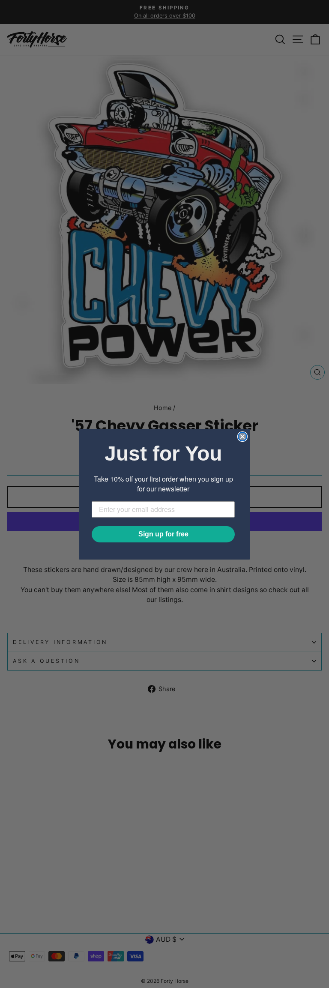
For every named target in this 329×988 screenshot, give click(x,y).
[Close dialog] (242, 436)
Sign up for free (163, 534)
